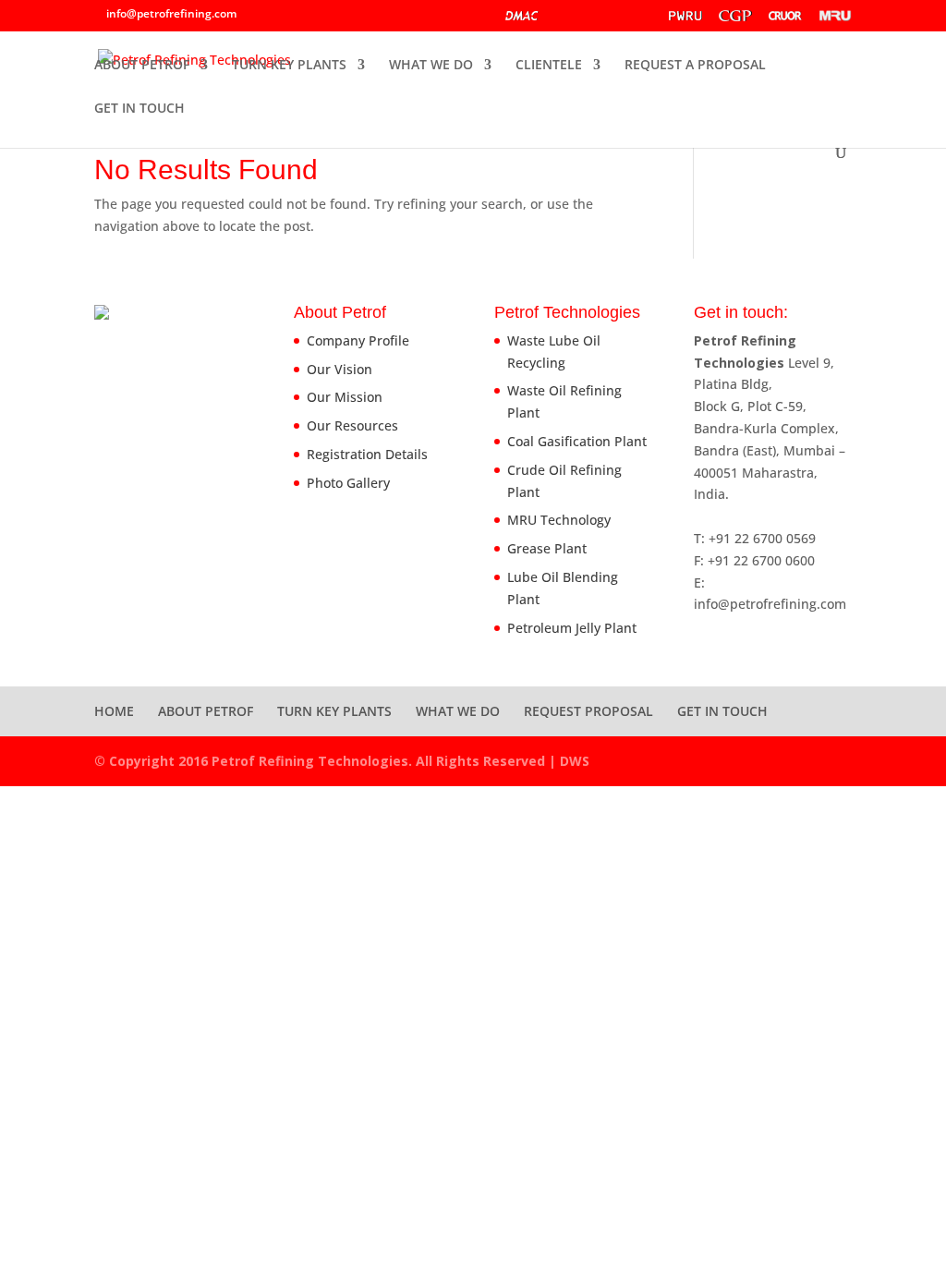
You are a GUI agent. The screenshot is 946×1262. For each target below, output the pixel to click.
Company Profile (358, 340)
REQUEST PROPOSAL (588, 711)
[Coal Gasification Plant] (735, 19)
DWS (574, 761)
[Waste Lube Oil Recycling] (578, 19)
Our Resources (352, 425)
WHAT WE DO (431, 65)
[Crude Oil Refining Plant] (785, 19)
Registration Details (367, 454)
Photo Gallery (348, 482)
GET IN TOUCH (139, 109)
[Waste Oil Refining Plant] (685, 19)
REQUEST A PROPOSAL (695, 65)
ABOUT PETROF (141, 65)
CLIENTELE (548, 65)
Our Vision (339, 369)
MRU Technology (559, 519)
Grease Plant (547, 548)
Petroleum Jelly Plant (572, 628)
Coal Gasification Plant (577, 441)
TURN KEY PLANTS (289, 65)
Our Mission (344, 397)
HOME (114, 711)
